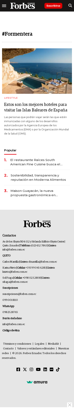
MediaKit (53, 344)
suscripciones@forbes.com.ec (19, 294)
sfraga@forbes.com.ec (15, 282)
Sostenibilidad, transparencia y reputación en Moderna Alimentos (38, 177)
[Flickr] (51, 370)
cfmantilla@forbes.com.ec (42, 262)
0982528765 (10, 312)
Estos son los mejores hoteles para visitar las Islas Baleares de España (35, 107)
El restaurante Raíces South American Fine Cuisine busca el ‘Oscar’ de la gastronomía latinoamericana (35, 162)
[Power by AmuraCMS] (37, 382)
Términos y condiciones (17, 344)
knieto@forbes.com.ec (14, 272)
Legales (39, 344)
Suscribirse (53, 5)
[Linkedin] (45, 370)
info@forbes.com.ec (13, 249)
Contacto (8, 348)
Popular (10, 150)
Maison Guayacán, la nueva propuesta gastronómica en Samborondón (33, 193)
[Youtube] (38, 370)
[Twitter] (25, 370)
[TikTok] (58, 370)
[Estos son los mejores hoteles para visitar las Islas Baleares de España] (37, 71)
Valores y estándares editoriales (36, 348)
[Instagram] (31, 370)
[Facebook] (18, 370)
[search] (70, 5)
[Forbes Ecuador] (22, 6)
